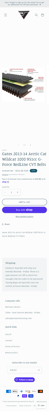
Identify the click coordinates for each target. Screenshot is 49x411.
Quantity (5, 187)
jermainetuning (13, 401)
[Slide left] (18, 145)
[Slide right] (30, 145)
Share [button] (7, 224)
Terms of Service (12, 346)
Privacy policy (11, 406)
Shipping (5, 174)
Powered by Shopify (27, 401)
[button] (5, 15)
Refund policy (11, 352)
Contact (8, 340)
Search (8, 334)
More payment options (24, 216)
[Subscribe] (38, 370)
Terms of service (25, 406)
